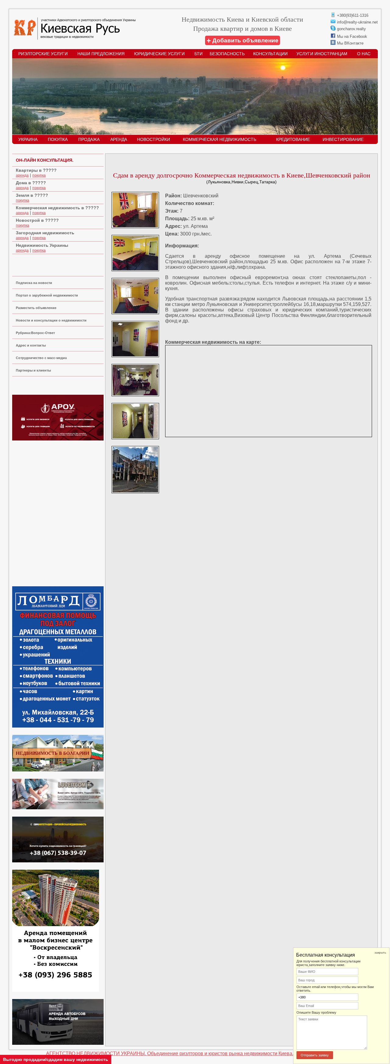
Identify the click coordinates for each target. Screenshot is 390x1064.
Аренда (118, 139)
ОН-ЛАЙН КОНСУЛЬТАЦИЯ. (44, 160)
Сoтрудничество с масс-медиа (41, 358)
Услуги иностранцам (321, 53)
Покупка (58, 139)
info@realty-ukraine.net (357, 22)
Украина (27, 139)
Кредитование (293, 139)
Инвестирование (343, 139)
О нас (363, 53)
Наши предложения (101, 53)
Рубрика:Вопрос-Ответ (35, 333)
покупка (39, 175)
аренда (22, 175)
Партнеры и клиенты (33, 370)
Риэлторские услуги (43, 53)
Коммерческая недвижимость (219, 139)
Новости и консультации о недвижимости (51, 320)
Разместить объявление (36, 308)
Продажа (89, 139)
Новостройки (153, 139)
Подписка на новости (34, 283)
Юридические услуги (159, 53)
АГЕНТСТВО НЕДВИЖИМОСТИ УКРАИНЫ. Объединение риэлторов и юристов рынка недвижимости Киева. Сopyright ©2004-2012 (195, 1053)
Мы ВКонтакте (350, 43)
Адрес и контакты (31, 345)
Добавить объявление (242, 40)
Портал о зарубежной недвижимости (47, 295)
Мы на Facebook (352, 36)
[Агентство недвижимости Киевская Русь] (75, 38)
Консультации (270, 53)
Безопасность (227, 53)
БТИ (198, 53)
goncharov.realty (351, 29)
